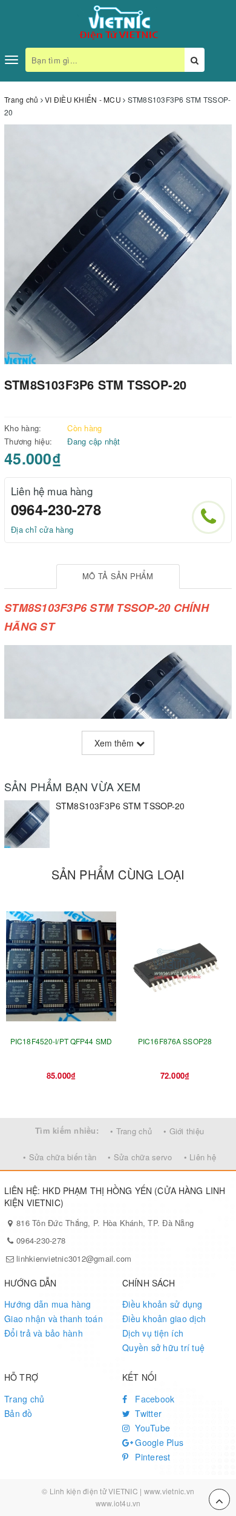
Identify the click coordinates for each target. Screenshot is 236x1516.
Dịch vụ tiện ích (152, 1333)
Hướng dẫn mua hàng (47, 1304)
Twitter (147, 1413)
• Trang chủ (131, 1131)
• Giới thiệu (183, 1131)
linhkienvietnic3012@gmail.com (73, 1258)
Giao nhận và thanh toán (53, 1318)
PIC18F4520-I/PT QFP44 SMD (61, 1041)
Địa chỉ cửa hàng (42, 529)
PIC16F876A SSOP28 (175, 1041)
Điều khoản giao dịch (164, 1318)
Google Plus (158, 1442)
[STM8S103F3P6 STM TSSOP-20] (27, 824)
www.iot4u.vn (118, 1503)
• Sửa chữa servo (140, 1157)
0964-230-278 (56, 509)
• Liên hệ (200, 1157)
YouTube (151, 1428)
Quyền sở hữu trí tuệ (163, 1347)
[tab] (117, 576)
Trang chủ (24, 1399)
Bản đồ (18, 1413)
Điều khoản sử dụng (162, 1304)
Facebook (153, 1399)
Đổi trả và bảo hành (43, 1333)
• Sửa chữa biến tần (59, 1157)
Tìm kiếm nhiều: (67, 1130)
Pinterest (152, 1457)
